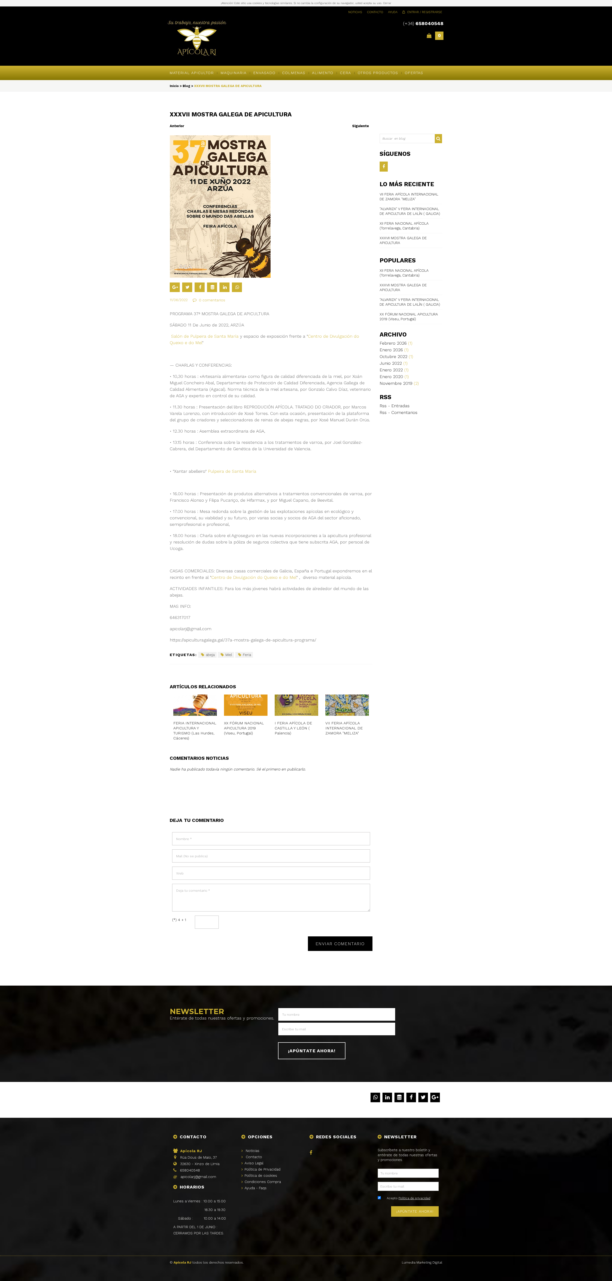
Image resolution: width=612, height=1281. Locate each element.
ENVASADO (264, 73)
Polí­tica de (262, 1169)
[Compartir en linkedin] (224, 287)
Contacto (375, 12)
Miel (228, 655)
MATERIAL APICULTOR (191, 73)
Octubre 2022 (396, 356)
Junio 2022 (394, 363)
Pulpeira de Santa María (232, 471)
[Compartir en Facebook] (200, 287)
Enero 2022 (394, 369)
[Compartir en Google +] (175, 287)
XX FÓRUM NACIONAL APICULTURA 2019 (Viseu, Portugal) (244, 728)
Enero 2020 (394, 376)
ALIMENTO (322, 73)
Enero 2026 (394, 349)
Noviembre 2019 (399, 383)
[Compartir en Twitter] (187, 287)
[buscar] (439, 138)
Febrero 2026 (396, 343)
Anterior (177, 126)
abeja (210, 655)
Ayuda (393, 12)
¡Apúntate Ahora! (311, 1050)
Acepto (408, 1198)
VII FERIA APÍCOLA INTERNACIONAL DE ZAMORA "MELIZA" (344, 728)
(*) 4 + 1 (179, 919)
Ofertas (414, 73)
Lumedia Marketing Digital (422, 1262)
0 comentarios (212, 300)
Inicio (174, 86)
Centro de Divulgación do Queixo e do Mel (253, 577)
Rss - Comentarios (398, 412)
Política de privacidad (414, 1198)
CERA (345, 73)
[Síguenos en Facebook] (384, 166)
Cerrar (387, 3)
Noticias (355, 12)
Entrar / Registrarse (424, 12)
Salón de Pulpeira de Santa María (204, 336)
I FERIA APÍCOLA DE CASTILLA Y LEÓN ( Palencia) (293, 728)
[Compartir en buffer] (212, 287)
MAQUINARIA (233, 73)
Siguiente (360, 126)
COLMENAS (293, 73)
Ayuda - (256, 1188)
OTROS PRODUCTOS (378, 73)
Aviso (254, 1163)
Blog (186, 86)
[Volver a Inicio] (197, 39)
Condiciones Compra (263, 1182)
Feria (247, 655)
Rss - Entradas (395, 405)
